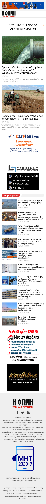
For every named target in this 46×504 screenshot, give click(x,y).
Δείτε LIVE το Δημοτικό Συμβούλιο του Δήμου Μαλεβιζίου (27, 319)
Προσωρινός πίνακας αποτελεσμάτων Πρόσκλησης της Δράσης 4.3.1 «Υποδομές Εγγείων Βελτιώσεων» (22, 70)
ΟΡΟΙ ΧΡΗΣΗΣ (25, 478)
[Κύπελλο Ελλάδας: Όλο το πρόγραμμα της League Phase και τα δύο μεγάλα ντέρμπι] (9, 268)
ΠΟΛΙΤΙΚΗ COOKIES (28, 481)
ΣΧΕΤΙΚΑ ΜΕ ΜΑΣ (12, 478)
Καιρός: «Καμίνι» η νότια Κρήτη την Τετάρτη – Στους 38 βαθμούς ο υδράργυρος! (31, 203)
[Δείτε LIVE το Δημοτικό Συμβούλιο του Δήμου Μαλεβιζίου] (9, 320)
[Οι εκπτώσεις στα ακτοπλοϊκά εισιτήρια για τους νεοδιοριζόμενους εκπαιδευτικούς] (9, 255)
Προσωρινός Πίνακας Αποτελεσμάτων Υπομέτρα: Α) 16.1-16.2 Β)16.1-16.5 (22, 117)
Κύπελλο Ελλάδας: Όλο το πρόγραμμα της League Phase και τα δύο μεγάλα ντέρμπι (31, 267)
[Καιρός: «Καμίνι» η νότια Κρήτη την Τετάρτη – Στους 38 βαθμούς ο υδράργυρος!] (9, 204)
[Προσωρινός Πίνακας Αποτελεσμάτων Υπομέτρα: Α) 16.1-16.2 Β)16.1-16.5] (23, 99)
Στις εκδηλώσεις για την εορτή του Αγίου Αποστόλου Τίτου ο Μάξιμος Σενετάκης (30, 241)
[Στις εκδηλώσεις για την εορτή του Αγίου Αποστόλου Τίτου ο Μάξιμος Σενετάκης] (9, 243)
